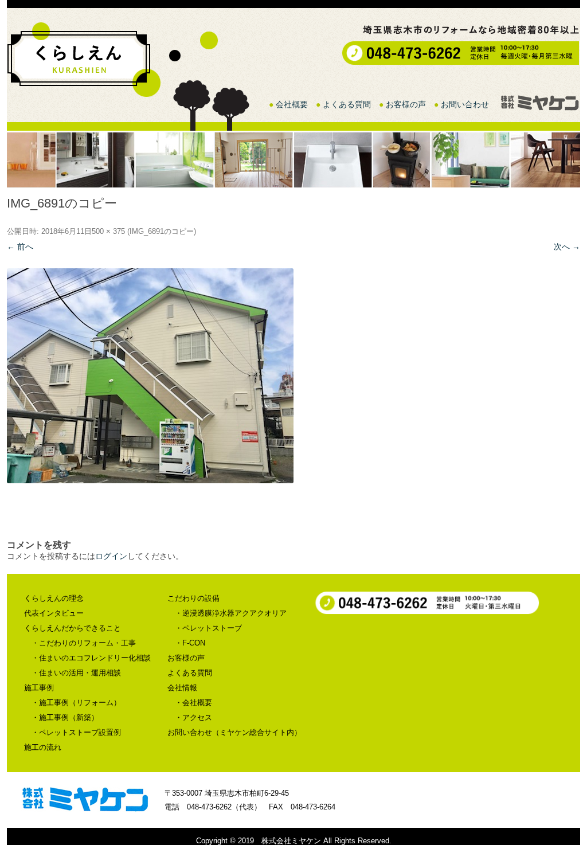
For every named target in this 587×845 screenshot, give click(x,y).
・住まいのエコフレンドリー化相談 (91, 658)
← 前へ (20, 246)
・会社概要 (193, 702)
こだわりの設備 (193, 598)
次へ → (567, 246)
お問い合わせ (465, 104)
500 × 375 (108, 231)
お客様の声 (406, 104)
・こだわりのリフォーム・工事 (84, 643)
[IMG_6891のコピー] (293, 375)
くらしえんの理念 (54, 598)
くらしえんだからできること (72, 628)
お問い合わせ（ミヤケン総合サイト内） (234, 732)
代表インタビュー (54, 613)
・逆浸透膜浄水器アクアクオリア (231, 613)
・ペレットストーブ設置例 (76, 732)
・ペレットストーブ (208, 628)
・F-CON (190, 643)
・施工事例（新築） (65, 717)
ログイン (111, 556)
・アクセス (193, 717)
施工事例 (39, 687)
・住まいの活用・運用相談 (76, 672)
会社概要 (292, 104)
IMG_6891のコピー (162, 231)
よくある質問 (347, 104)
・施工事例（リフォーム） (76, 702)
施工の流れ (42, 747)
